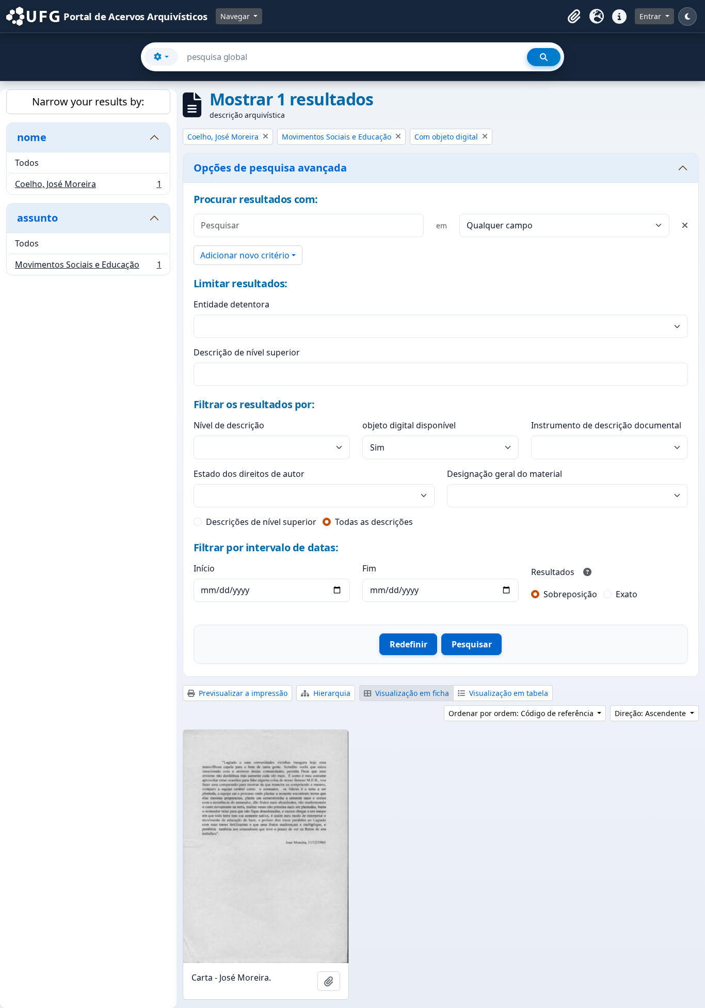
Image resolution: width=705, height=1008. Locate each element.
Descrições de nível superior (261, 522)
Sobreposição (570, 594)
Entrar (651, 16)
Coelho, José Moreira (88, 186)
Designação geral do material (504, 473)
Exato (626, 594)
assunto (37, 218)
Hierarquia (330, 693)
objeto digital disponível (409, 425)
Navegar (236, 16)
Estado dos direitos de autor (249, 473)
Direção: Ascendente (651, 713)
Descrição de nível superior (247, 352)
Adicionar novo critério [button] (245, 255)
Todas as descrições (374, 522)
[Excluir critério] (685, 225)
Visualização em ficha (411, 693)
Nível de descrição (229, 425)
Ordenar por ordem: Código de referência (522, 713)
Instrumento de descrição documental (606, 425)
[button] (574, 16)
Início (204, 568)
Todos (27, 162)
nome (31, 137)
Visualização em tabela (507, 693)
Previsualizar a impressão (242, 693)
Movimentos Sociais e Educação (88, 267)
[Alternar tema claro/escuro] (687, 16)
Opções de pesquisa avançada (270, 168)
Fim (369, 568)
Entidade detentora (231, 304)
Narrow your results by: (88, 101)
